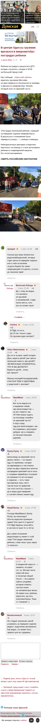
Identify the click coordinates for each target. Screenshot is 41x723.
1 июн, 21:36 (26, 249)
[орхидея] (2, 249)
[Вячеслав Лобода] (8, 288)
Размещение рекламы (24, 713)
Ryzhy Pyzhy (13, 451)
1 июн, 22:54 (30, 397)
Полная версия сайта (8, 713)
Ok (31, 720)
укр (32, 26)
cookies (23, 720)
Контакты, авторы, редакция (10, 716)
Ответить (11, 278)
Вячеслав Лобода (24, 285)
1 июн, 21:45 (23, 288)
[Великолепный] (2, 615)
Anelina (13, 325)
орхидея (11, 249)
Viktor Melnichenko (16, 350)
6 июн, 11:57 (29, 615)
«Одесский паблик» (23, 77)
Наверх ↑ (15, 664)
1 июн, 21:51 (28, 325)
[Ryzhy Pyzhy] (2, 451)
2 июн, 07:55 (30, 508)
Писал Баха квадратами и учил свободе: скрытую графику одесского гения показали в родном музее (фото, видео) (10, 17)
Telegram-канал (30, 716)
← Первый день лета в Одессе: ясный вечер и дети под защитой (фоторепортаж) (20, 680)
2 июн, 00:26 (30, 451)
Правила (5, 664)
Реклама (20, 43)
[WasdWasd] (5, 397)
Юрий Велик (13, 508)
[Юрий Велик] (2, 507)
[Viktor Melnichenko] (2, 349)
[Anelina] (5, 324)
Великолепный (14, 615)
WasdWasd (18, 397)
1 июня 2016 (6, 60)
